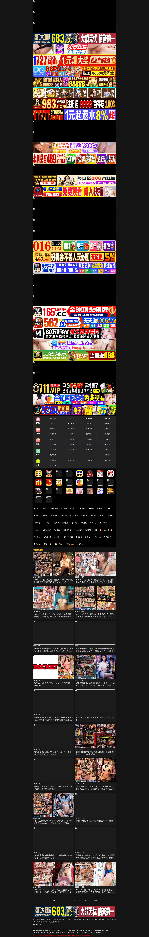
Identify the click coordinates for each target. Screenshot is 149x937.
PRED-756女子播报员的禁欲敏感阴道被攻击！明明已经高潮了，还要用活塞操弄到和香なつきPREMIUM (95, 892)
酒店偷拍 (111, 516)
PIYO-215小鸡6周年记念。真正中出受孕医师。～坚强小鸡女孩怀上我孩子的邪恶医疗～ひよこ (53, 890)
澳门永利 (73, 508)
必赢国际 (54, 516)
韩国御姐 (71, 429)
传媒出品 (53, 455)
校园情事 (71, 460)
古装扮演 (53, 439)
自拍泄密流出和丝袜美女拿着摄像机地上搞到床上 (95, 718)
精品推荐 (53, 418)
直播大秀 (98, 537)
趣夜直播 (74, 523)
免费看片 (79, 537)
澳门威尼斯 (108, 537)
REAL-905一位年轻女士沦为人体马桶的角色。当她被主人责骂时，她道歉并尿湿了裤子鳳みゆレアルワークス (95, 788)
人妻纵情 (89, 460)
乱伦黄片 (56, 523)
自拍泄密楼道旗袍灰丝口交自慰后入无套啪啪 (94, 821)
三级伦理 (53, 423)
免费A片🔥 (47, 544)
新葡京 (36, 516)
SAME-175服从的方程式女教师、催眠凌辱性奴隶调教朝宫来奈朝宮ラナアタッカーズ (53, 580)
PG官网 (45, 508)
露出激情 (71, 450)
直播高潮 (84, 516)
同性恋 (107, 455)
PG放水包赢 (74, 516)
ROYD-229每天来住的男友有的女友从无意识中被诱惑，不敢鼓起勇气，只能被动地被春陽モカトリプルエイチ (53, 616)
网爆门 (107, 450)
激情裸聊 (88, 530)
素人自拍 (107, 423)
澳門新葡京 (47, 530)
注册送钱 (91, 508)
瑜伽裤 (89, 444)
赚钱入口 (80, 544)
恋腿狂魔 (107, 439)
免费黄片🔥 (70, 544)
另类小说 (53, 465)
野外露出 (107, 434)
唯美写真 (89, 450)
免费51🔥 (97, 530)
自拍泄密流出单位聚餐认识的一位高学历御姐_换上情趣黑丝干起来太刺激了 (53, 753)
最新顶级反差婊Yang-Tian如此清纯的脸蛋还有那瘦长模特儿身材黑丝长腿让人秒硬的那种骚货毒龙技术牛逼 (95, 651)
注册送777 (100, 508)
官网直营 (64, 508)
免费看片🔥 (67, 530)
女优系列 (71, 439)
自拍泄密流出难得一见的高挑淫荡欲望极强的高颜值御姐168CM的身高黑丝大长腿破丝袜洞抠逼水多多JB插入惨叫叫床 (53, 651)
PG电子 (82, 508)
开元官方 (37, 537)
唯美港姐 (89, 429)
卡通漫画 (53, 450)
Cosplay (89, 423)
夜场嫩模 (84, 523)
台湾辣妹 (53, 429)
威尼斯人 (37, 508)
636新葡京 (78, 530)
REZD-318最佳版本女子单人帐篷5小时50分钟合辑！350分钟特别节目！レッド (95, 753)
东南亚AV (107, 429)
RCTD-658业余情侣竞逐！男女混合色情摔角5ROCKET (52, 684)
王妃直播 (46, 523)
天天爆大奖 (47, 537)
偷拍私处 (65, 523)
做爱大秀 (88, 537)
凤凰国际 (63, 516)
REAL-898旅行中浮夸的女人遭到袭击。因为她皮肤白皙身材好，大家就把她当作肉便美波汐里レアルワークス (53, 823)
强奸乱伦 (71, 418)
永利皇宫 (57, 530)
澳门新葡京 (103, 523)
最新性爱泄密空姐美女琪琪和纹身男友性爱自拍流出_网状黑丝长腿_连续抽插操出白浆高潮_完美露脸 (53, 720)
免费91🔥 (37, 544)
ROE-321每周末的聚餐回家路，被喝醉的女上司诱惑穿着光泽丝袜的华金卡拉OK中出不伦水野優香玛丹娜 (95, 685)
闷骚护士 (107, 444)
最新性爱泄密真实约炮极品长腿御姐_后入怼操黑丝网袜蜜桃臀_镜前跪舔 (53, 787)
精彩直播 (93, 516)
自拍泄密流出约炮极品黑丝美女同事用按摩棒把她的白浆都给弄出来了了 (53, 856)
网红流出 (89, 434)
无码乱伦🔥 (108, 530)
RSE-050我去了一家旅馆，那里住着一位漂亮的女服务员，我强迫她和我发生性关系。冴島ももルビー (95, 616)
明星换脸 (71, 444)
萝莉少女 (107, 418)
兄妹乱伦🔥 (59, 544)
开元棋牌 (54, 508)
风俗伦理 (107, 460)
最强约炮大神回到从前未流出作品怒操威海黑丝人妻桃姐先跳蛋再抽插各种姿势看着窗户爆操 (95, 856)
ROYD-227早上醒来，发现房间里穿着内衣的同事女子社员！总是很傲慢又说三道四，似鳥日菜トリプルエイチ (95, 582)
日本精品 (71, 423)
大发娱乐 (37, 530)
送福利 (110, 508)
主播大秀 (37, 523)
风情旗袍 (53, 444)
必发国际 (93, 523)
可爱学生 (89, 439)
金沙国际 (57, 537)
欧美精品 (89, 418)
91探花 (71, 434)
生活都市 (53, 460)
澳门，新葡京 (68, 537)
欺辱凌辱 (53, 434)
